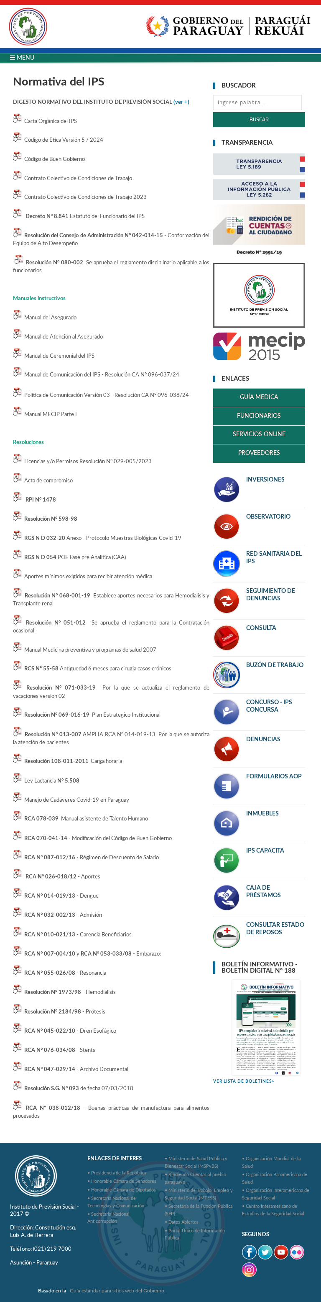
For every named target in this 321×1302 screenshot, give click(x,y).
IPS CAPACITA (265, 851)
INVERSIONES (265, 480)
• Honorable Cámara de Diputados (121, 1190)
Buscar (259, 119)
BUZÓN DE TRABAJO (274, 665)
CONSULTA (261, 628)
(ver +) (181, 102)
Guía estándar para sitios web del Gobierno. (118, 1291)
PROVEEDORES (259, 453)
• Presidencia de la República (116, 1173)
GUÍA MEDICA (259, 397)
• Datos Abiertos (182, 1222)
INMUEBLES (262, 814)
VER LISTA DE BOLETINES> (244, 1081)
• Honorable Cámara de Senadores (121, 1181)
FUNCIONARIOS (259, 416)
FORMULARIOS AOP (274, 777)
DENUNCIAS (263, 740)
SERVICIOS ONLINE (259, 434)
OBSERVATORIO (268, 517)
